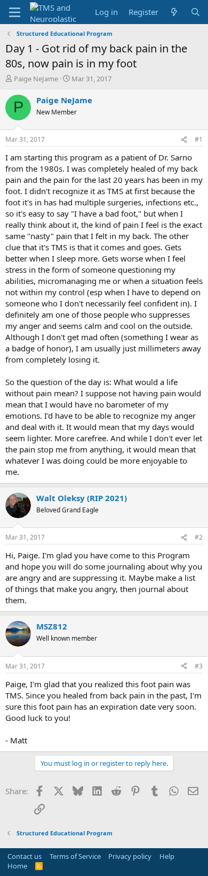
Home (17, 866)
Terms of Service (75, 856)
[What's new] (174, 12)
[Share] (184, 140)
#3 (199, 666)
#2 (199, 537)
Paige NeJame (36, 78)
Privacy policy (129, 856)
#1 (199, 139)
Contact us (24, 856)
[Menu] (14, 12)
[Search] (195, 12)
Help (166, 856)
